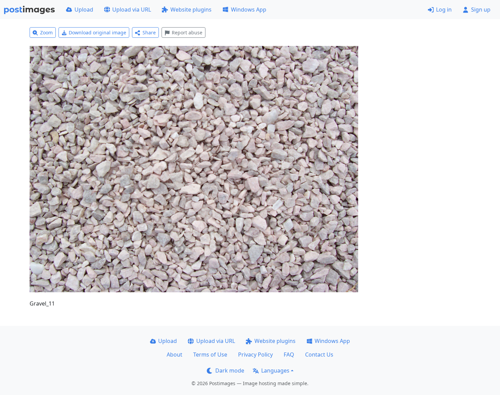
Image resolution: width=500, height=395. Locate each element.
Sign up (480, 9)
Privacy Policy (255, 354)
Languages (275, 370)
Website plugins (191, 9)
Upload (83, 9)
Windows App (248, 9)
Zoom (46, 32)
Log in (444, 9)
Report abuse (187, 32)
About (174, 354)
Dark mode (229, 370)
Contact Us (319, 354)
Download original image (97, 32)
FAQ (289, 354)
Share (149, 32)
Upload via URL (131, 9)
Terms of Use (210, 354)
